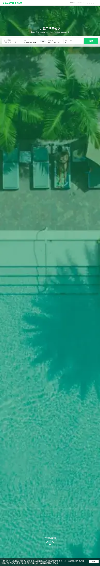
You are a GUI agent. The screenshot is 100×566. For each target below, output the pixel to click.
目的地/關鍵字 (7, 40)
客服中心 (72, 3)
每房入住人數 (68, 40)
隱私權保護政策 (53, 563)
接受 (93, 561)
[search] (30, 42)
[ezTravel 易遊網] (12, 3)
